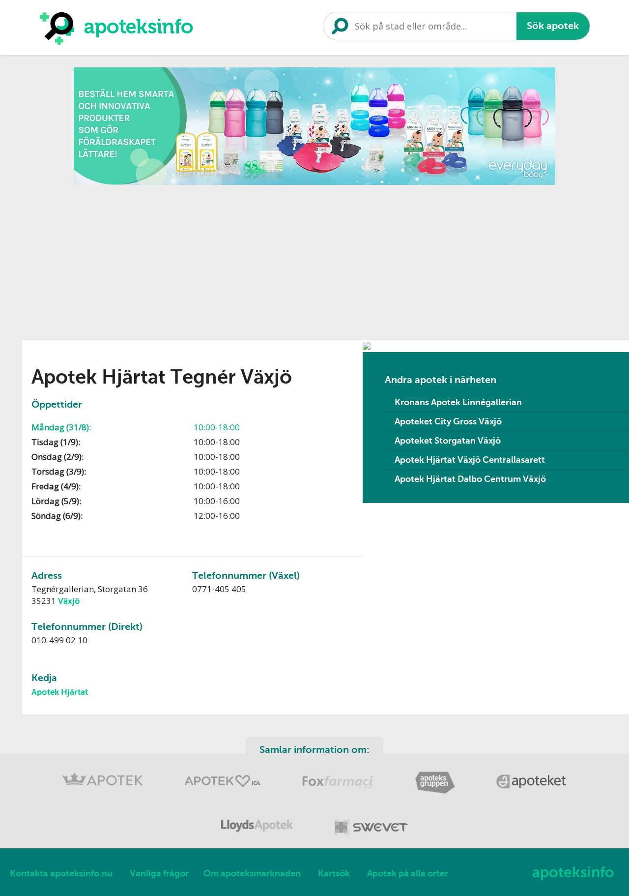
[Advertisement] (316, 259)
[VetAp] (371, 836)
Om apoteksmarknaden (252, 873)
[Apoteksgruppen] (436, 792)
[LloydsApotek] (257, 836)
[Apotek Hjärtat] (224, 792)
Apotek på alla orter (407, 873)
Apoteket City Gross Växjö (448, 421)
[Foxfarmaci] (339, 792)
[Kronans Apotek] (104, 792)
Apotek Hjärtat (59, 692)
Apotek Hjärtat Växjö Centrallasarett (470, 460)
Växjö (69, 601)
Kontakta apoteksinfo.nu (61, 873)
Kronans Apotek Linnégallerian (458, 402)
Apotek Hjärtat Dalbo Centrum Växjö (470, 479)
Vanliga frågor (159, 873)
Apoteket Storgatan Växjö (448, 441)
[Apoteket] (532, 792)
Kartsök (334, 873)
